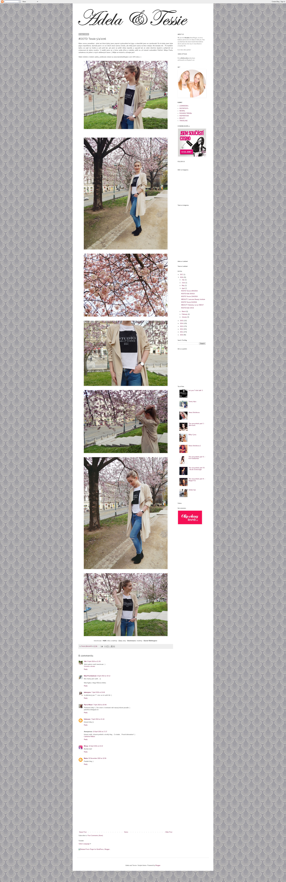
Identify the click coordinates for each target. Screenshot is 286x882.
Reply (86, 669)
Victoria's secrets (89, 666)
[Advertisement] (125, 814)
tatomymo (87, 692)
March (184, 311)
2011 (182, 332)
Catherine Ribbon (89, 736)
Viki (85, 661)
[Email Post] (101, 646)
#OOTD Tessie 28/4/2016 (189, 291)
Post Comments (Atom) (95, 835)
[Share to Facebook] (112, 646)
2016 (182, 277)
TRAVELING (183, 121)
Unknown (87, 719)
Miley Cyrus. (193, 434)
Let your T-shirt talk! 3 (196, 390)
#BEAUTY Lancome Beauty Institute (193, 299)
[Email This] (105, 646)
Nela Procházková (90, 676)
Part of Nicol (88, 705)
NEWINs (182, 111)
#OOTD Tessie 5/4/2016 (189, 302)
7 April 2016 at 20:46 (99, 705)
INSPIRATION (184, 116)
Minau (86, 746)
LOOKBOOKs (183, 106)
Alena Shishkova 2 (195, 446)
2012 (182, 329)
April (183, 288)
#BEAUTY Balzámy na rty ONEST (192, 305)
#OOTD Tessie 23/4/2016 (189, 296)
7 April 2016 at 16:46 (98, 692)
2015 (182, 320)
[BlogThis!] (107, 646)
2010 (182, 335)
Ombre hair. (192, 490)
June (183, 283)
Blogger (157, 865)
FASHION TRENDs (185, 113)
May (183, 285)
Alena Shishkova (194, 412)
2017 (182, 274)
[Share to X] (110, 646)
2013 (182, 326)
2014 (182, 323)
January (184, 317)
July (183, 280)
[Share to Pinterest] (114, 646)
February (185, 314)
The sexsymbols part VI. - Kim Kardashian (197, 457)
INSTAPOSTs (183, 108)
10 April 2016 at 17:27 (100, 731)
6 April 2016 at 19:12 (103, 676)
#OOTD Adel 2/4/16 (187, 308)
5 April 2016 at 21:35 (94, 661)
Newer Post (83, 832)
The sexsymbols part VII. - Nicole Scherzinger (197, 468)
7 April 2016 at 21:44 (97, 719)
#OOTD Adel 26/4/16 (188, 293)
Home (126, 832)
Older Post (168, 832)
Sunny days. (193, 401)
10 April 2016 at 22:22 (96, 746)
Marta (86, 758)
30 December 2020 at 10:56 (97, 758)
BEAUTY (182, 118)
